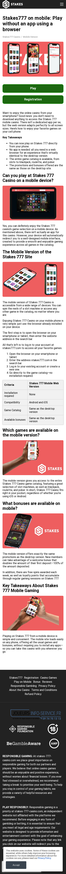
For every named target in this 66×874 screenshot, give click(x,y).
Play (33, 88)
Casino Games (48, 677)
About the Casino (19, 690)
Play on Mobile (22, 681)
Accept (16, 865)
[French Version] (6, 66)
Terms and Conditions (44, 690)
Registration (33, 99)
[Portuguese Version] (50, 66)
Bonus (36, 681)
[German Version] (24, 66)
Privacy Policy (46, 685)
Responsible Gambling (24, 685)
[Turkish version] (24, 73)
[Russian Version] (41, 66)
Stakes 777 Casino (40, 302)
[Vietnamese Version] (59, 66)
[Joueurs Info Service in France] (35, 714)
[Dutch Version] (6, 73)
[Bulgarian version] (15, 73)
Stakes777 (15, 677)
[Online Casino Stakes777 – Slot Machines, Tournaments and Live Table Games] (13, 4)
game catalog (33, 483)
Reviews (47, 681)
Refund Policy (33, 694)
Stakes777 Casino (11, 37)
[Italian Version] (32, 66)
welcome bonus (41, 560)
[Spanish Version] (15, 66)
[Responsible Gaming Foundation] (22, 729)
